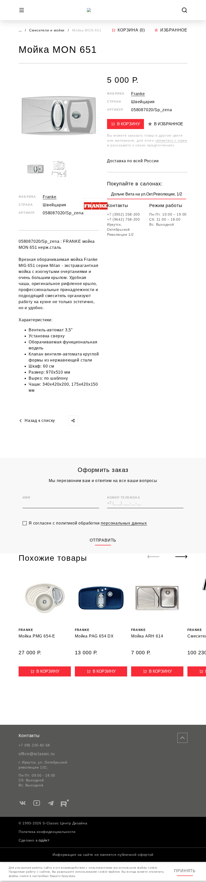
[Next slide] (181, 557)
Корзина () (131, 30)
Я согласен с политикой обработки (88, 523)
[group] (146, 195)
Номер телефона (123, 497)
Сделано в (28, 840)
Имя (27, 497)
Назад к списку (40, 420)
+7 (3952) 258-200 (123, 214)
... (20, 30)
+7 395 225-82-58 (34, 745)
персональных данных (124, 523)
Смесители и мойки (47, 30)
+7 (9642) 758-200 (123, 219)
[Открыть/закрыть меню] (22, 10)
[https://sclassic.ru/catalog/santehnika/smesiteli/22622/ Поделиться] (73, 421)
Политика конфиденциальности (47, 832)
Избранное (173, 30)
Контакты (29, 735)
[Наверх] (182, 738)
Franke (50, 197)
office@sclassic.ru (37, 754)
